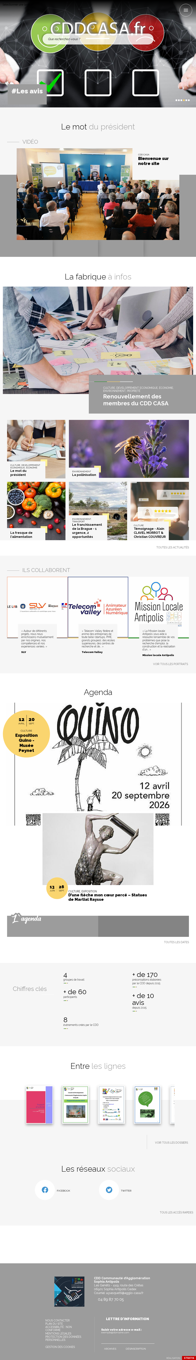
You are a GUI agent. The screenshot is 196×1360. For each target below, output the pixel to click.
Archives (110, 1348)
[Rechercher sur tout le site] (147, 39)
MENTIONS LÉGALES (58, 1333)
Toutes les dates (176, 942)
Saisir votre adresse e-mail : (121, 1331)
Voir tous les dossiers (171, 1142)
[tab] (176, 100)
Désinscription (136, 1348)
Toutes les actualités (172, 547)
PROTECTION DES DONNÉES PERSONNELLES (63, 1338)
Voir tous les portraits (170, 664)
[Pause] (168, 100)
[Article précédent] (165, 100)
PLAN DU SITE (54, 1323)
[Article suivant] (171, 100)
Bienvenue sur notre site (153, 161)
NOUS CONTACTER (57, 1320)
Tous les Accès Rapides (176, 1212)
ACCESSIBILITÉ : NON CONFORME (58, 1328)
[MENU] (186, 10)
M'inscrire (150, 1340)
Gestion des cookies (60, 1346)
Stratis (189, 1358)
